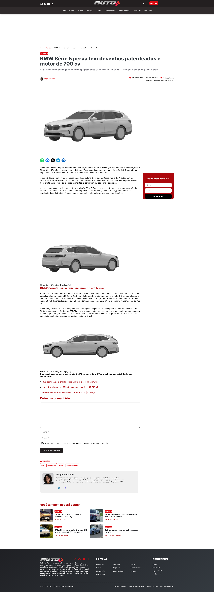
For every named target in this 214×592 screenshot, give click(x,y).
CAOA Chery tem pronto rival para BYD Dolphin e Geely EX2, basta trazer (71, 531)
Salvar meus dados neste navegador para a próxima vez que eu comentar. (75, 443)
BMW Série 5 (51, 465)
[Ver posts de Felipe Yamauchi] (41, 79)
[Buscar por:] (144, 3)
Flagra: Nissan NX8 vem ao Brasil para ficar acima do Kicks (121, 515)
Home (42, 48)
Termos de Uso (152, 586)
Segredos (58, 511)
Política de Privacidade (136, 586)
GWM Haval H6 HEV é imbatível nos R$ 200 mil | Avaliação (69, 392)
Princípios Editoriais (119, 586)
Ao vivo (153, 3)
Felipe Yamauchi (50, 78)
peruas (61, 465)
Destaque (49, 48)
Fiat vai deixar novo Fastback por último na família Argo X (69, 515)
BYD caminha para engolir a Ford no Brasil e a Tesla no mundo (70, 382)
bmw (42, 465)
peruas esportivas (72, 465)
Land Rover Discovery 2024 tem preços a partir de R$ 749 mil (70, 387)
